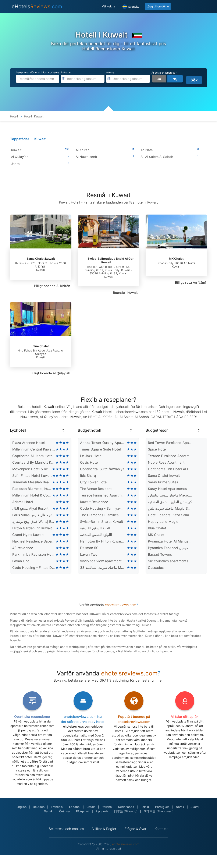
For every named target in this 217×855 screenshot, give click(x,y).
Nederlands (126, 807)
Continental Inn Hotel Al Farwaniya (170, 469)
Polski (144, 807)
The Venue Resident (96, 489)
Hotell (14, 116)
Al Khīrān (82, 150)
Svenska (133, 6)
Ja (159, 79)
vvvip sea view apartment (101, 561)
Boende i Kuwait (125, 293)
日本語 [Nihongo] (125, 811)
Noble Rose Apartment (166, 462)
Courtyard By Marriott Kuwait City (34, 462)
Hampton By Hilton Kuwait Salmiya (102, 541)
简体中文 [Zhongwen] (158, 811)
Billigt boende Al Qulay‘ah (50, 373)
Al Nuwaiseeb (86, 157)
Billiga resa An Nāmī (190, 282)
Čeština (64, 811)
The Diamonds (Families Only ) (102, 515)
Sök (194, 80)
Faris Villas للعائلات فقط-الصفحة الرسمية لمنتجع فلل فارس (34, 515)
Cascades (156, 567)
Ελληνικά (82, 811)
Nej (175, 79)
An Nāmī (146, 150)
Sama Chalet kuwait (40, 258)
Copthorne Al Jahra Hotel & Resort (34, 456)
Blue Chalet (40, 346)
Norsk (180, 807)
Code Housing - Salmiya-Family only (102, 508)
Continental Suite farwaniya (102, 469)
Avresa (110, 72)
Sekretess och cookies (66, 829)
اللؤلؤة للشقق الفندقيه (96, 535)
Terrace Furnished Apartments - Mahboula (102, 495)
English (21, 807)
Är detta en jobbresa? (164, 72)
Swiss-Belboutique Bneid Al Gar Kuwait (111, 260)
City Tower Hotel (93, 482)
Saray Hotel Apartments (167, 489)
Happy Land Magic (163, 521)
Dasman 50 (89, 548)
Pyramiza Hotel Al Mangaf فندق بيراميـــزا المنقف (170, 541)
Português (162, 807)
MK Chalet (176, 258)
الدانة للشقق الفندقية (95, 528)
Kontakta (161, 829)
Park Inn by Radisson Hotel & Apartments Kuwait (34, 554)
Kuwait (16, 150)
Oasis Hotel (89, 462)
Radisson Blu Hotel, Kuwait (32, 489)
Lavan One (20, 561)
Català (90, 807)
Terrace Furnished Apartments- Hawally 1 (170, 456)
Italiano (107, 807)
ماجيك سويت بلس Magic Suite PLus (170, 508)
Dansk (48, 811)
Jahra (15, 164)
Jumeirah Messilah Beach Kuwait (32, 482)
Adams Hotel (22, 502)
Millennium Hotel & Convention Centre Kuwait (32, 495)
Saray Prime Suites (163, 482)
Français (57, 807)
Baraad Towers (160, 554)
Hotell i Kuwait (33, 116)
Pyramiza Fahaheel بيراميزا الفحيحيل (170, 548)
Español (74, 807)
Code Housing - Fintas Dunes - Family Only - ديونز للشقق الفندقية (34, 567)
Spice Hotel (157, 449)
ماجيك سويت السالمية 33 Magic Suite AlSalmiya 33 (102, 567)
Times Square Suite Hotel (100, 449)
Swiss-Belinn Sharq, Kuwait (101, 521)
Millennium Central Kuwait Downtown (34, 449)
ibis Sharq (88, 475)
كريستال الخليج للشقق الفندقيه (170, 502)
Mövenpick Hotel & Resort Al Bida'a (32, 469)
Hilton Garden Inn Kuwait (32, 528)
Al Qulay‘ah (19, 157)
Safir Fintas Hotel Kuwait (32, 475)
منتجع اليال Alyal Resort (30, 508)
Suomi (195, 807)
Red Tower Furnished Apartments (170, 443)
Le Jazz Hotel (91, 456)
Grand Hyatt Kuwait (28, 535)
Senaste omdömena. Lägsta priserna (37, 72)
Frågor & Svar (135, 829)
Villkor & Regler (104, 829)
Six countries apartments (168, 561)
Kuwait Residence (94, 502)
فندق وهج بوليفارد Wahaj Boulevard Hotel (34, 521)
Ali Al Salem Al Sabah (156, 157)
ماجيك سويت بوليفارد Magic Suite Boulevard (170, 495)
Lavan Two (88, 554)
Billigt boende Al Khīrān (52, 286)
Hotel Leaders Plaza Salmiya (170, 515)
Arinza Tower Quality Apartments (102, 443)
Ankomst (66, 72)
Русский (102, 811)
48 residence (22, 548)
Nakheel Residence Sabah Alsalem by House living (34, 541)
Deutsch (39, 807)
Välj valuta (108, 6)
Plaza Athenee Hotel (28, 443)
